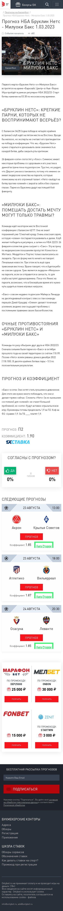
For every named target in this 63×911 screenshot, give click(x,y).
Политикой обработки (14, 805)
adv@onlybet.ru (25, 904)
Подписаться (25, 789)
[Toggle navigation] (57, 4)
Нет (54, 470)
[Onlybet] (5, 4)
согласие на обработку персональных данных (31, 801)
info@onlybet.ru (9, 904)
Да (12, 470)
